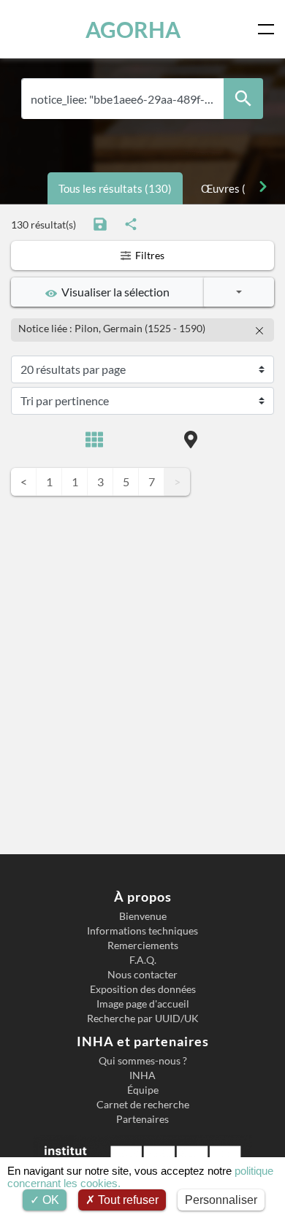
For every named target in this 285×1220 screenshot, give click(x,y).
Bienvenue (143, 916)
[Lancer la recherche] (243, 99)
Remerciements (142, 945)
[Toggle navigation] (268, 29)
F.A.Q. (142, 960)
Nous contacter (142, 974)
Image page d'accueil (142, 1004)
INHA (142, 1075)
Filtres (148, 255)
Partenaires (142, 1119)
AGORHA (133, 29)
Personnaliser (221, 1200)
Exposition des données (143, 989)
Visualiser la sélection (113, 292)
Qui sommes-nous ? (143, 1060)
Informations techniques (142, 931)
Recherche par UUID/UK (143, 1018)
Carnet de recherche (142, 1104)
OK (49, 1200)
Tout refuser (127, 1200)
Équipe (143, 1090)
